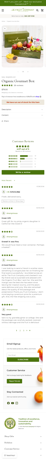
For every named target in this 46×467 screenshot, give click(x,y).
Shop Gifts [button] (9, 436)
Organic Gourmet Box (18, 81)
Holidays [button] (8, 443)
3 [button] (23, 330)
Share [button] (6, 121)
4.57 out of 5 (23, 149)
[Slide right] (27, 71)
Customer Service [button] (11, 449)
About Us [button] (8, 455)
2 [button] (20, 330)
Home (3, 21)
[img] (7, 187)
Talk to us (14, 381)
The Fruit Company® (29, 426)
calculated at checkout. (12, 92)
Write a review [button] (23, 172)
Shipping (5, 92)
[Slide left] (18, 71)
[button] (2, 10)
